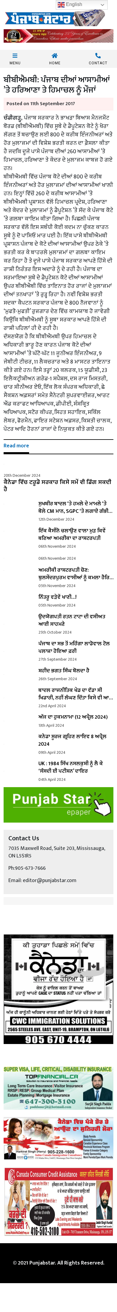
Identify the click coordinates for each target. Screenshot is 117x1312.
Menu (15, 63)
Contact (98, 63)
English (73, 4)
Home (55, 63)
